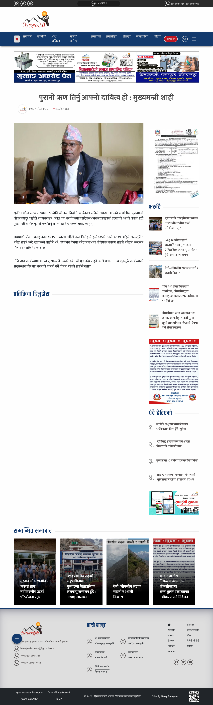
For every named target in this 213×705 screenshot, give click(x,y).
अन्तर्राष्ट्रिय (111, 36)
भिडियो (157, 36)
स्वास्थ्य (171, 636)
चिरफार (171, 646)
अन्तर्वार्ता (96, 36)
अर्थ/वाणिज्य (55, 39)
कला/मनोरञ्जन (74, 39)
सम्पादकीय (142, 36)
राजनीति (41, 36)
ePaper (171, 39)
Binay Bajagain (169, 696)
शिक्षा (189, 636)
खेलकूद (127, 36)
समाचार (27, 36)
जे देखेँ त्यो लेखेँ (193, 641)
